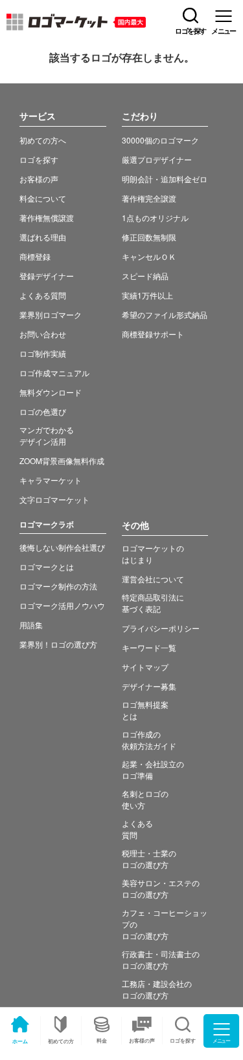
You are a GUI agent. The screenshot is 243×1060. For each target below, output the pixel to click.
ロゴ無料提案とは (145, 710)
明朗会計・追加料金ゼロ (164, 178)
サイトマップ (145, 666)
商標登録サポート (153, 333)
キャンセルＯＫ (149, 256)
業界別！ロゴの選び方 (58, 644)
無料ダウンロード (50, 392)
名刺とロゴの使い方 (145, 799)
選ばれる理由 (42, 236)
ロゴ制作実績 (42, 353)
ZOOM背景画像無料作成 (61, 460)
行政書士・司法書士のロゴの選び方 (161, 959)
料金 (102, 1040)
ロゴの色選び (42, 411)
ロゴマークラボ (46, 524)
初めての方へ (42, 139)
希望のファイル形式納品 (164, 314)
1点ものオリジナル (155, 217)
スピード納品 (145, 275)
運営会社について (153, 578)
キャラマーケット (50, 479)
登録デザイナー (46, 275)
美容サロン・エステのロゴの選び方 (161, 888)
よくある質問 (42, 295)
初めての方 (61, 1040)
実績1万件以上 (147, 295)
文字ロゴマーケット (54, 499)
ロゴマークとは (46, 566)
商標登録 (35, 256)
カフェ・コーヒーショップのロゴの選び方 (164, 924)
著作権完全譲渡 (149, 198)
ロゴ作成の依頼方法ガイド (149, 739)
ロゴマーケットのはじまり (153, 553)
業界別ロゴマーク (50, 314)
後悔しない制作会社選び (62, 547)
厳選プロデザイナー (157, 159)
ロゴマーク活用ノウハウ (62, 605)
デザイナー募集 (149, 686)
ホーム (20, 1040)
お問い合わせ (42, 333)
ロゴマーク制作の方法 (58, 585)
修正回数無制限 (149, 236)
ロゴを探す (38, 159)
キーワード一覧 (149, 647)
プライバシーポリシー (161, 627)
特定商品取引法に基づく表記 (153, 602)
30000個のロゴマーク (160, 139)
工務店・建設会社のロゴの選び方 (157, 989)
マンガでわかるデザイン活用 (46, 435)
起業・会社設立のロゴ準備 (153, 769)
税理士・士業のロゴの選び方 (149, 858)
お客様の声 (142, 1040)
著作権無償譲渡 (46, 217)
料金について (42, 198)
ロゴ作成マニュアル (54, 372)
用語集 (31, 624)
